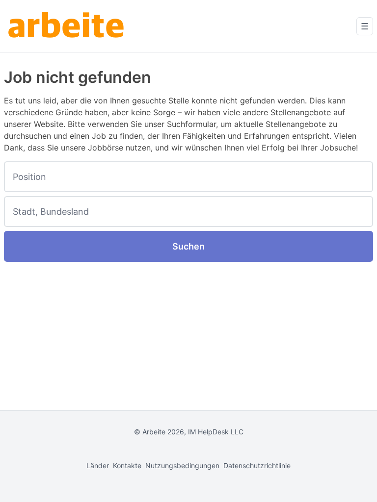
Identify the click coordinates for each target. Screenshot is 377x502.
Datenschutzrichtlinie (257, 465)
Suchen (188, 246)
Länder (97, 465)
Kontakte (127, 465)
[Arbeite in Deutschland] (68, 26)
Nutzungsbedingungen (182, 465)
